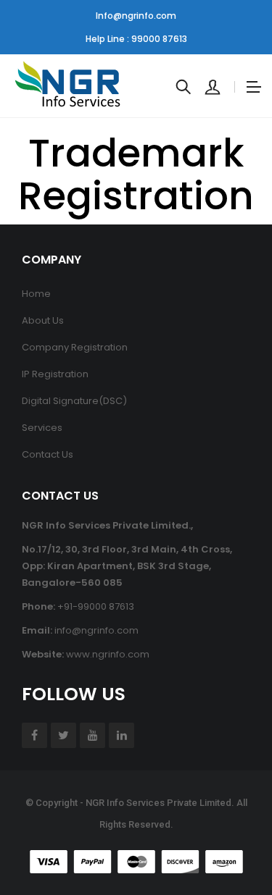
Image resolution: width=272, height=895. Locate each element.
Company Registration (75, 347)
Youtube (92, 735)
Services (42, 427)
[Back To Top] (228, 844)
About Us (43, 320)
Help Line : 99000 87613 (136, 39)
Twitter (63, 735)
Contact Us (47, 454)
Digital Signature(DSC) (74, 401)
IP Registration (55, 374)
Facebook (34, 735)
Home (36, 294)
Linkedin (121, 735)
